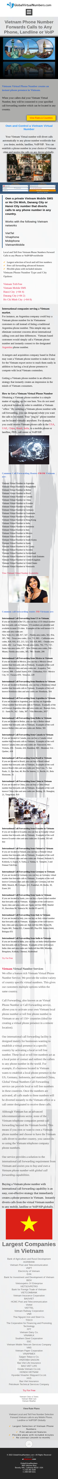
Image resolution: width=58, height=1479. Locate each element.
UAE (4, 428)
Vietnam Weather (29, 1401)
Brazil (19, 428)
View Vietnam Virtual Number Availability (20, 573)
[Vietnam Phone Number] (29, 58)
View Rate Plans (31, 1408)
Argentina (7, 347)
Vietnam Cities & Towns (29, 1397)
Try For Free (7, 958)
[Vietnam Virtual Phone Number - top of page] (29, 1444)
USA (51, 424)
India (26, 428)
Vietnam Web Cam (29, 1399)
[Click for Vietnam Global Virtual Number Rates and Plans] (29, 188)
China (12, 428)
